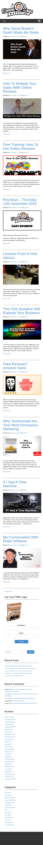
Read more (7, 73)
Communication (10, 797)
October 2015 (9, 724)
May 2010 (8, 771)
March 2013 (9, 747)
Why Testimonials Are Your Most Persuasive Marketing (20, 425)
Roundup (8, 812)
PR (6, 810)
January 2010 (9, 776)
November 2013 (10, 737)
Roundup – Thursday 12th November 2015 (20, 202)
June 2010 (8, 769)
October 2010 (9, 766)
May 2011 (8, 764)
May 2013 (8, 742)
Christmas (8, 795)
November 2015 (10, 722)
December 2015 (10, 719)
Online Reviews (10, 807)
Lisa (6, 694)
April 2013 (8, 744)
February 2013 (9, 749)
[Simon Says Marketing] (17, 9)
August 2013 (9, 739)
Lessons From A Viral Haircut (20, 256)
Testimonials (9, 822)
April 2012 (8, 756)
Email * (21, 633)
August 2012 (9, 752)
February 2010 (9, 774)
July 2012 (8, 754)
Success (7, 820)
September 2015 (10, 727)
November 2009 (10, 779)
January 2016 (9, 717)
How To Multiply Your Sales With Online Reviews (19, 87)
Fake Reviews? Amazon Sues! (15, 366)
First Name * (21, 625)
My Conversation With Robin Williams (20, 539)
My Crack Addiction (18, 701)
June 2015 (8, 732)
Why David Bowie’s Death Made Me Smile (21, 30)
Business (8, 792)
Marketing (8, 805)
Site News (8, 815)
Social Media (9, 817)
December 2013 (10, 734)
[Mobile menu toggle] (39, 21)
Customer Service (10, 800)
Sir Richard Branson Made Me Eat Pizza (24, 703)
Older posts (7, 591)
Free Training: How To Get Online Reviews (20, 147)
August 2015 (9, 729)
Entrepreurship (9, 802)
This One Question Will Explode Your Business (21, 311)
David (7, 698)
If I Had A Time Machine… (14, 484)
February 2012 (9, 759)
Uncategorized (9, 825)
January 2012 (9, 761)
